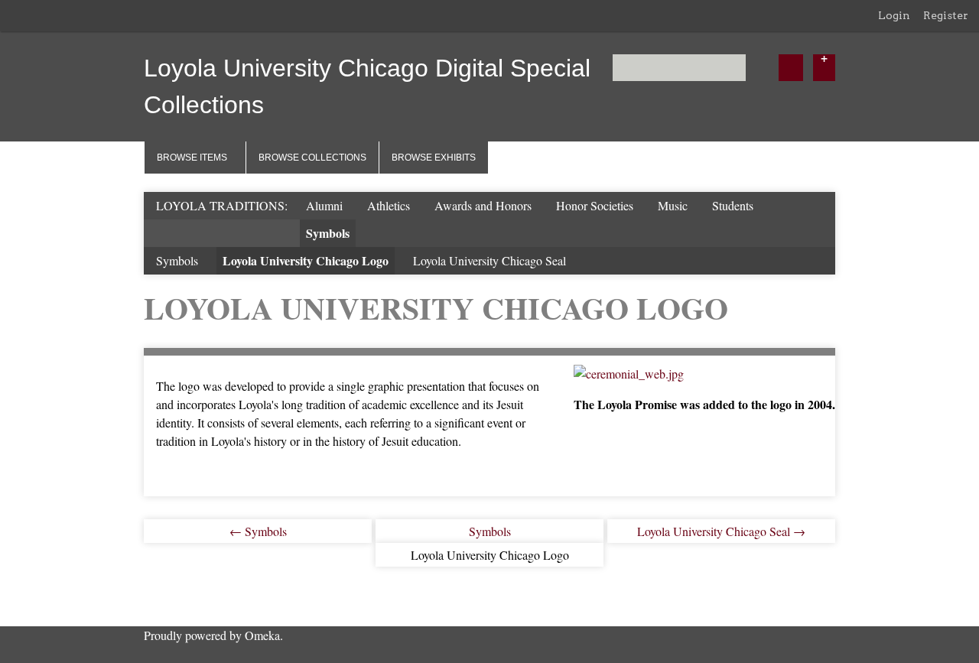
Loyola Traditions (220, 205)
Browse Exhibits (434, 157)
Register (945, 15)
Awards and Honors (483, 205)
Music (673, 205)
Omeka (262, 635)
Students (732, 205)
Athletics (388, 205)
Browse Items (192, 157)
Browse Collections (312, 157)
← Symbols (258, 531)
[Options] (824, 67)
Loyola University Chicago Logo (306, 260)
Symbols (328, 233)
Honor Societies (594, 205)
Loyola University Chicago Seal (489, 260)
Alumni (324, 205)
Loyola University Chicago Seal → (721, 531)
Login (894, 15)
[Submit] (791, 67)
